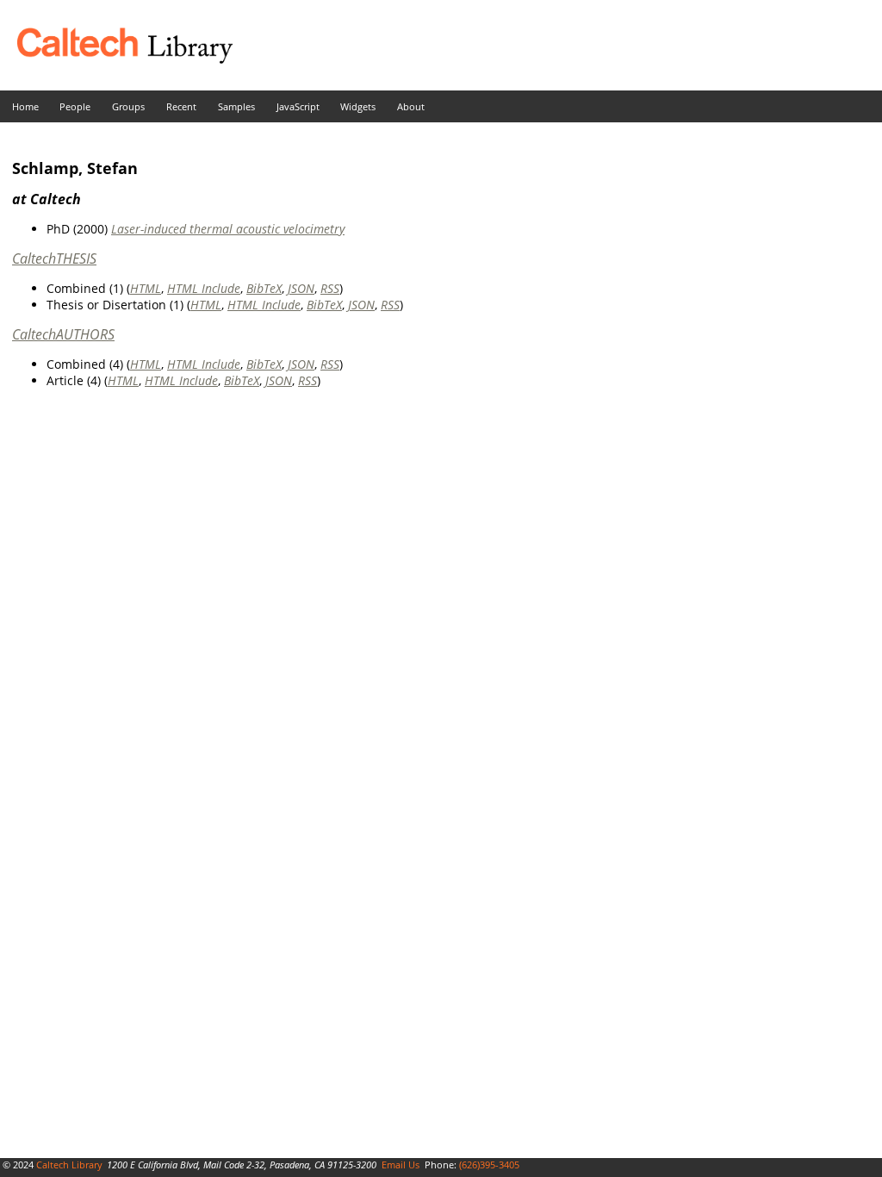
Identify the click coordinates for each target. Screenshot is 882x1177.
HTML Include (203, 288)
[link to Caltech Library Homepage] (116, 59)
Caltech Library (69, 1164)
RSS (329, 288)
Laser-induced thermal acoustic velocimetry (228, 229)
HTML (145, 288)
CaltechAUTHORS (63, 334)
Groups (128, 106)
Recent (181, 106)
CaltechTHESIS (54, 258)
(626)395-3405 (489, 1164)
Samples (236, 106)
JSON (301, 288)
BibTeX (264, 288)
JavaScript (298, 106)
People (74, 106)
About (411, 106)
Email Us (400, 1164)
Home (25, 106)
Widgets (358, 106)
